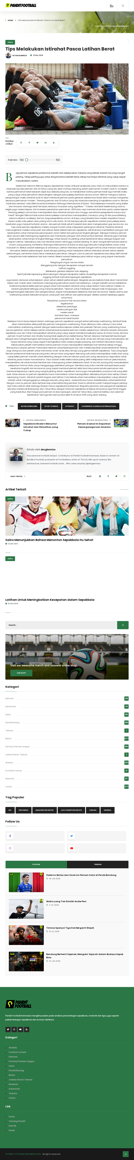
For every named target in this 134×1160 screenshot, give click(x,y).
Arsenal (107, 810)
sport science (51, 406)
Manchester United (45, 810)
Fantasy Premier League (17, 746)
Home (12, 1116)
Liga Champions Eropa (71, 810)
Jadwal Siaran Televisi (16, 754)
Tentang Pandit (17, 1121)
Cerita (8, 786)
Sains (10, 20)
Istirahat (69, 406)
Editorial (9, 698)
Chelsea (92, 810)
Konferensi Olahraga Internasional (99, 406)
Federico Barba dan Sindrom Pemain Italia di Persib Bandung (81, 875)
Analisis (9, 762)
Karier (12, 1130)
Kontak (12, 1125)
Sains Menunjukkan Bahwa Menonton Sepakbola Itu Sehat (49, 540)
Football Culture (13, 770)
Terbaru (9, 730)
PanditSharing (12, 722)
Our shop (21, 673)
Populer (36, 864)
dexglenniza (48, 449)
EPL (10, 810)
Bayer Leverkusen (29, 406)
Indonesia (23, 810)
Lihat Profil (16, 476)
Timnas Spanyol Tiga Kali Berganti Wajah (70, 927)
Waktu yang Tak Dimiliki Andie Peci (66, 901)
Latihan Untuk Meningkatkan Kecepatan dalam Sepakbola (49, 600)
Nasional (9, 778)
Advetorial (10, 706)
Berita (8, 738)
